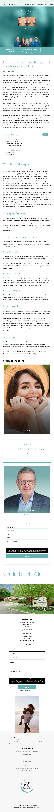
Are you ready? (10, 154)
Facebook (39, 742)
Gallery (19, 740)
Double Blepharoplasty (14, 150)
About (46, 4)
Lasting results (10, 152)
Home (4, 59)
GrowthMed (37, 807)
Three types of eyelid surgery (14, 143)
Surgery (11, 740)
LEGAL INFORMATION (27, 803)
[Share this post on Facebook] (12, 361)
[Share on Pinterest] (23, 361)
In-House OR (28, 4)
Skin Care (11, 744)
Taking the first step (11, 141)
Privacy (16, 559)
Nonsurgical (11, 742)
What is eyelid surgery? (12, 139)
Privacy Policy (13, 551)
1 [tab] (24, 514)
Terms (19, 559)
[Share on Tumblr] (19, 361)
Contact (51, 4)
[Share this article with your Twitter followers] (15, 361)
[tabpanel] (27, 388)
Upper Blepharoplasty (14, 145)
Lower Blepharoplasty (14, 148)
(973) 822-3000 (27, 630)
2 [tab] (27, 514)
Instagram (39, 740)
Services (33, 4)
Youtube (39, 744)
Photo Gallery (40, 4)
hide (45, 134)
